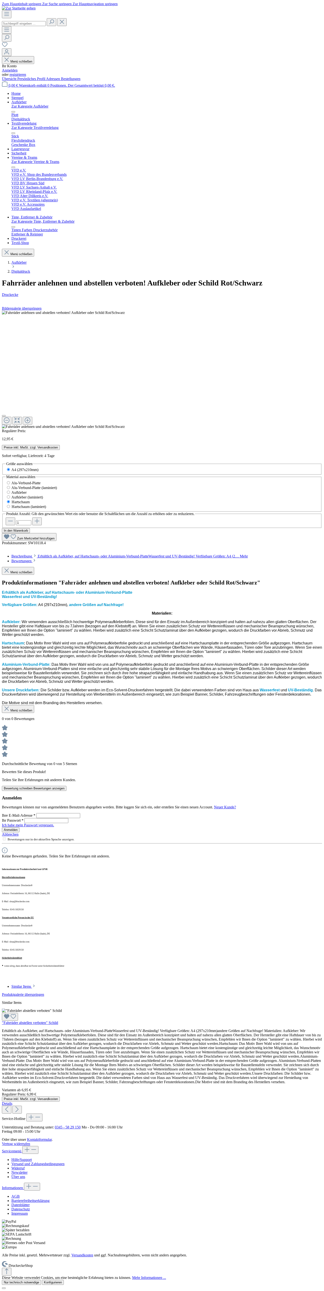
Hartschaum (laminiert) (29, 507)
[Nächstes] (17, 1110)
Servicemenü (12, 1151)
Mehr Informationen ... (149, 1278)
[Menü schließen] (13, 112)
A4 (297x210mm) (24, 470)
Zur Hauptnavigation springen (95, 4)
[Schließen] (4, 416)
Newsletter (19, 1172)
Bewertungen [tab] (21, 561)
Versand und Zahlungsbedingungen (38, 1164)
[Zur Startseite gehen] (19, 8)
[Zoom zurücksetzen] (17, 421)
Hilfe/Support (21, 1160)
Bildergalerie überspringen (22, 308)
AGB (15, 1196)
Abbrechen (10, 834)
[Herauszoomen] (6, 421)
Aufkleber (19, 492)
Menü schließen (21, 61)
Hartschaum (21, 502)
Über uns (18, 1177)
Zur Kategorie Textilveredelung (35, 128)
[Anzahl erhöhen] (37, 521)
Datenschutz (20, 1209)
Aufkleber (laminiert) (27, 497)
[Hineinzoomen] (27, 421)
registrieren (17, 74)
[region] (162, 370)
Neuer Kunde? (225, 807)
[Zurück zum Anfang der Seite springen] (6, 1272)
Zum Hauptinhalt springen (22, 4)
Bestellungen (70, 79)
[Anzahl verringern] (10, 521)
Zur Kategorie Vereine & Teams (35, 162)
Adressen (53, 79)
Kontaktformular (39, 1139)
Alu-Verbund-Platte (26, 483)
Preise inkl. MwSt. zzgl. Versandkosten (31, 447)
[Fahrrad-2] (63, 313)
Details (7, 1103)
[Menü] (6, 14)
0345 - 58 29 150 (68, 1127)
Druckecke (10, 295)
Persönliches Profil (31, 79)
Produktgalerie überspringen (23, 994)
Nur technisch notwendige (21, 1282)
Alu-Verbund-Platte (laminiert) (34, 488)
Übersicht (9, 79)
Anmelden (10, 70)
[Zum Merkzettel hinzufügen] (10, 1017)
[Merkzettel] (5, 46)
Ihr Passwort (12, 820)
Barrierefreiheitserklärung (30, 1201)
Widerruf (18, 1168)
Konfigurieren (53, 1282)
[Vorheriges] (6, 1110)
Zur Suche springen (57, 4)
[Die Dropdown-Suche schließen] (62, 22)
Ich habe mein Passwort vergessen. (28, 825)
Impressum (19, 1213)
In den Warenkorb (16, 530)
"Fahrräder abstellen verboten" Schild (30, 1023)
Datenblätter (20, 1205)
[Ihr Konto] (6, 52)
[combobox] (24, 23)
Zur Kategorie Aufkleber (29, 106)
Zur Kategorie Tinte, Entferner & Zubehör (42, 221)
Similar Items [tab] (21, 986)
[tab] (129, 556)
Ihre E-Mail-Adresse (18, 815)
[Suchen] (51, 22)
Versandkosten (82, 1255)
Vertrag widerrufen (16, 1144)
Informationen (13, 1188)
